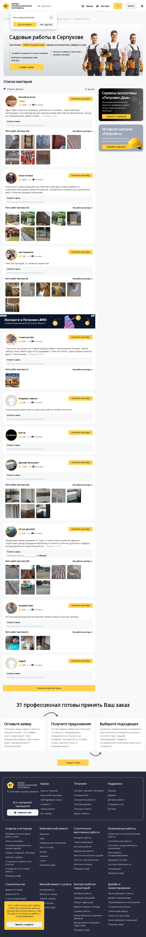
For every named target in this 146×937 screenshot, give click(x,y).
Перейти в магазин (116, 146)
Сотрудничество (116, 804)
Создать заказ (26, 67)
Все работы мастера (82, 131)
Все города (45, 813)
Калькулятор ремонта (85, 799)
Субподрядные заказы (51, 799)
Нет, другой (46, 24)
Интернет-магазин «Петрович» (89, 790)
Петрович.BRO (81, 795)
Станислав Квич (26, 337)
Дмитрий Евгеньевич (29, 462)
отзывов (39, 105)
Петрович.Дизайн (82, 804)
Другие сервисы (81, 813)
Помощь (112, 790)
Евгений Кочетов (27, 97)
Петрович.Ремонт (83, 809)
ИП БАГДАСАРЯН (27, 529)
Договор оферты (116, 799)
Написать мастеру (80, 98)
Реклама (112, 809)
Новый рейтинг (47, 809)
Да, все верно (25, 24)
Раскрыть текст (50, 115)
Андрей (22, 661)
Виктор (22, 432)
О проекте (45, 804)
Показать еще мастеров (49, 688)
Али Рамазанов (26, 252)
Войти (131, 6)
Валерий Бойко (26, 605)
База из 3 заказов (49, 790)
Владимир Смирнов (28, 398)
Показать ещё (13, 875)
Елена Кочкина (26, 175)
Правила (112, 795)
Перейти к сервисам (116, 116)
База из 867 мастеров (51, 795)
